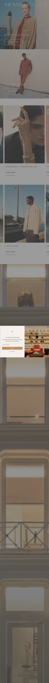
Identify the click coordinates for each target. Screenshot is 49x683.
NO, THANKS (12, 351)
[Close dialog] (48, 327)
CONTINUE (12, 348)
